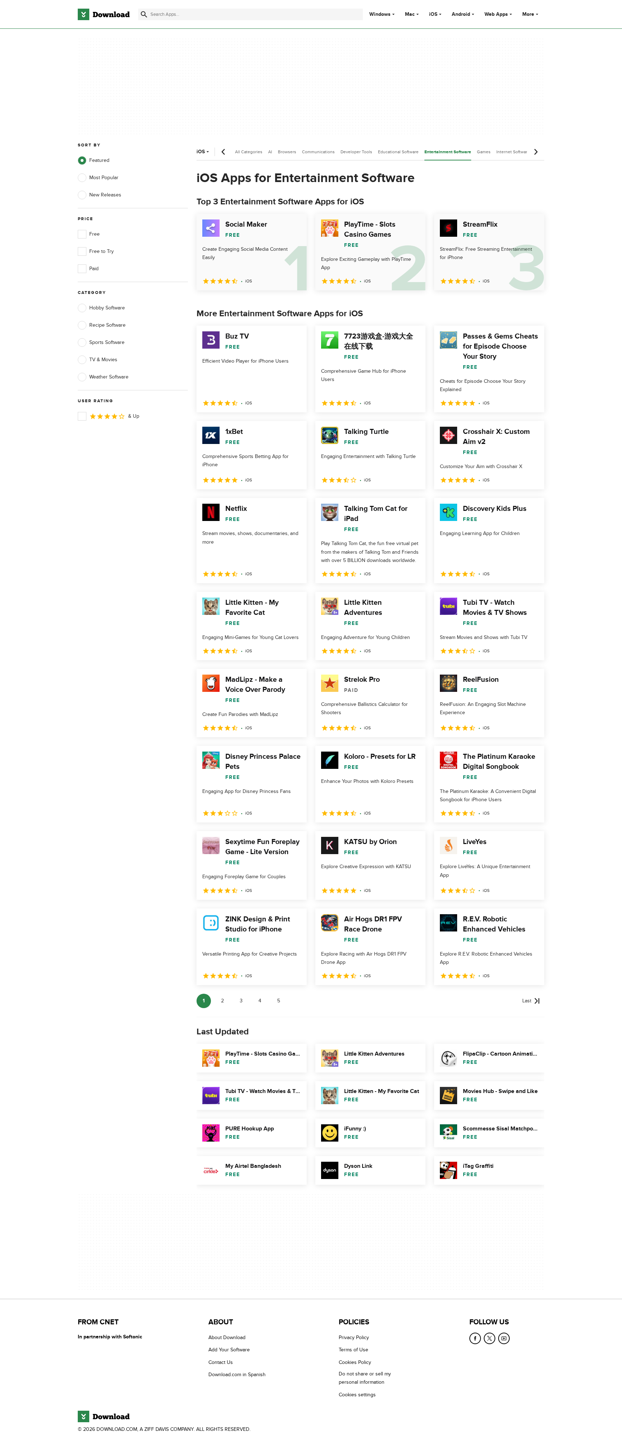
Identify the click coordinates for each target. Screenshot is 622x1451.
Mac (410, 14)
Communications (318, 151)
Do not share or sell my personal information (365, 1378)
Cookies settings (357, 1395)
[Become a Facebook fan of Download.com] (475, 1338)
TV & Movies (103, 360)
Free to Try (101, 251)
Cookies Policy (355, 1362)
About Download (226, 1337)
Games (484, 151)
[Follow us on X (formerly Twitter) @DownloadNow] (489, 1338)
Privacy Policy (354, 1337)
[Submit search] (144, 14)
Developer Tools (356, 151)
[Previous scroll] (223, 151)
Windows (380, 14)
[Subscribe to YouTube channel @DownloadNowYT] (504, 1338)
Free (94, 234)
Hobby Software (107, 308)
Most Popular (103, 177)
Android (461, 14)
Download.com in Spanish (237, 1375)
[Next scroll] (535, 151)
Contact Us (220, 1362)
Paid (94, 269)
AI (270, 151)
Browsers (287, 151)
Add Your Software (229, 1350)
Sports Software (107, 342)
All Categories (248, 151)
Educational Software (398, 151)
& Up (133, 416)
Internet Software (513, 151)
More (528, 14)
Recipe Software (107, 325)
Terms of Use (353, 1350)
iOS (433, 14)
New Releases (105, 195)
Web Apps (496, 14)
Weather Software (109, 377)
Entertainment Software (447, 152)
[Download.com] (104, 14)
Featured (99, 160)
